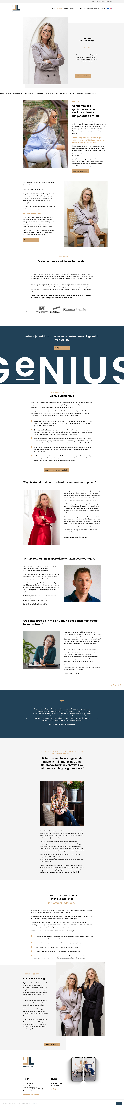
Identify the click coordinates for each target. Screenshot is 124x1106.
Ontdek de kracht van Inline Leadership (56, 470)
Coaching (59, 8)
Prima (119, 1103)
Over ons (97, 8)
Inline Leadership (80, 8)
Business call (108, 1)
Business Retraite (69, 8)
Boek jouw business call (83, 76)
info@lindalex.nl (28, 1083)
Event (102, 1)
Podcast (98, 1)
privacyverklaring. (33, 1103)
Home (53, 8)
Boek (93, 1)
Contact (103, 8)
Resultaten (90, 8)
